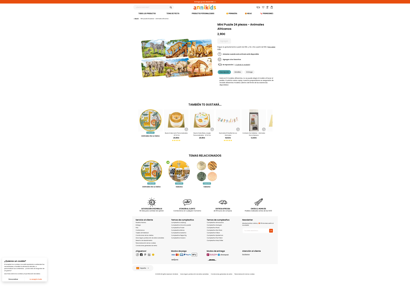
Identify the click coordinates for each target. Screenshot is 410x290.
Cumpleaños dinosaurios (215, 222)
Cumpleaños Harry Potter (215, 240)
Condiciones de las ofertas (144, 235)
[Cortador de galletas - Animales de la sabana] (253, 130)
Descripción (224, 72)
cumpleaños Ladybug (178, 222)
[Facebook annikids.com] (141, 254)
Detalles (238, 72)
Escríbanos (246, 254)
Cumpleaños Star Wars (214, 230)
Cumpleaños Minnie (177, 230)
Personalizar (13, 279)
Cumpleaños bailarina (178, 233)
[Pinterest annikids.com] (145, 254)
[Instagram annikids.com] (137, 254)
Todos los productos (147, 13)
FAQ (137, 228)
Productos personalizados (203, 13)
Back (137, 19)
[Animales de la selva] (150, 130)
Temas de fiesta (172, 13)
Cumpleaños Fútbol (213, 233)
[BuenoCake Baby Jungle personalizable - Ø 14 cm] (202, 130)
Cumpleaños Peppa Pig (179, 235)
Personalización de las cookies (146, 243)
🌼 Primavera (231, 13)
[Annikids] (205, 7)
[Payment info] (187, 255)
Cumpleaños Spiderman (215, 235)
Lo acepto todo (36, 279)
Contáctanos (140, 230)
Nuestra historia (141, 222)
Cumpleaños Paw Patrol (214, 238)
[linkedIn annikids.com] (149, 254)
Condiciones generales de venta (146, 245)
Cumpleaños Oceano (178, 238)
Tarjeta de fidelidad (142, 233)
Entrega (249, 72)
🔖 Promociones (266, 13)
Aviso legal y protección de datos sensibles (150, 238)
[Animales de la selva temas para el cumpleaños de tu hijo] (151, 171)
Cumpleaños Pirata (213, 228)
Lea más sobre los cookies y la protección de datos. (22, 274)
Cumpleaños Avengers (214, 225)
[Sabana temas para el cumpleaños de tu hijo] (179, 171)
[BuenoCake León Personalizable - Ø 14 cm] (176, 130)
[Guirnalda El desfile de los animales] (228, 130)
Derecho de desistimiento (144, 240)
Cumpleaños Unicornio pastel (181, 225)
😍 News (248, 13)
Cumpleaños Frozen (177, 228)
